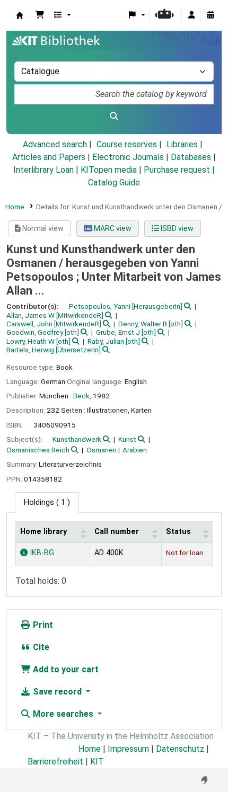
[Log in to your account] (191, 15)
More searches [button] (63, 714)
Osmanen (101, 450)
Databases (191, 157)
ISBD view (176, 228)
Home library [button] (43, 531)
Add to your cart (65, 669)
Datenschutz (180, 749)
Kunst (127, 439)
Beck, (82, 395)
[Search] (114, 116)
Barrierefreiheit (55, 762)
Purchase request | (179, 170)
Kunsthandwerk (76, 439)
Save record (57, 692)
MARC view (111, 228)
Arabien (134, 450)
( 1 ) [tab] (47, 502)
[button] (40, 15)
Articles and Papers (48, 157)
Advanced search (55, 144)
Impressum (128, 749)
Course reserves (127, 144)
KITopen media (109, 170)
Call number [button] (116, 531)
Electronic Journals (128, 157)
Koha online (19, 15)
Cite (40, 647)
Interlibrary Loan (43, 170)
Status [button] (178, 531)
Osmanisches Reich (37, 450)
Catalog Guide (114, 182)
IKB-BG (41, 552)
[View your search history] (210, 15)
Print (42, 625)
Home (14, 206)
